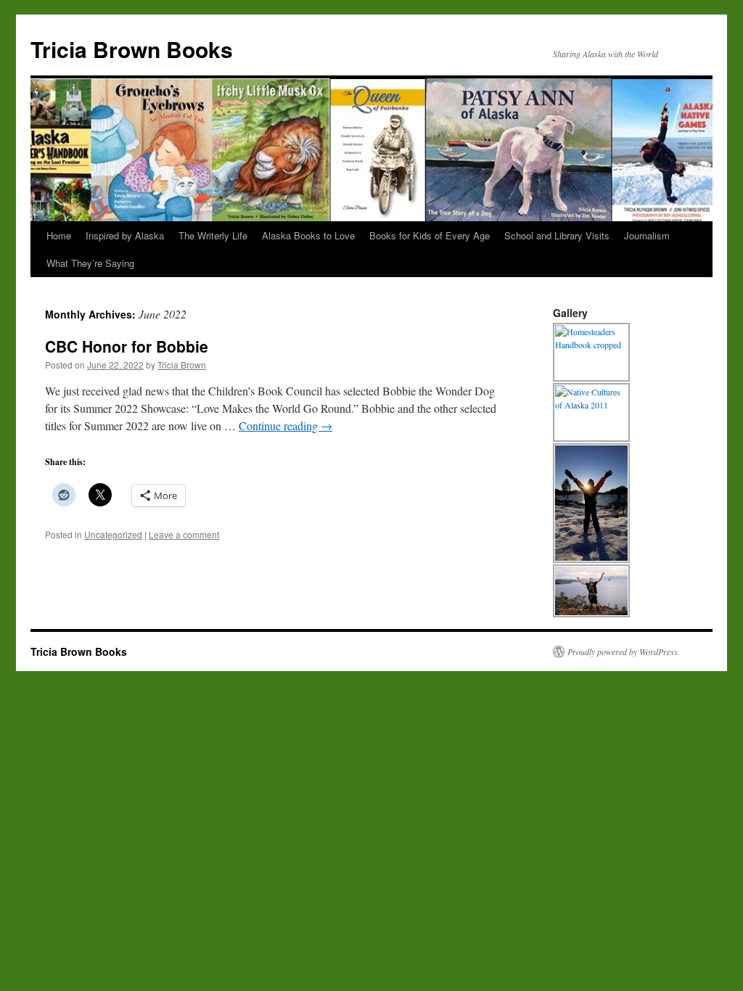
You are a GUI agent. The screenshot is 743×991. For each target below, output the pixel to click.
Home (58, 235)
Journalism (647, 235)
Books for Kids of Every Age (429, 235)
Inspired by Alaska (125, 235)
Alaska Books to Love (308, 235)
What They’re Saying (90, 263)
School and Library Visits (556, 235)
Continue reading (285, 425)
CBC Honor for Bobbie (126, 346)
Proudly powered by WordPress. (623, 651)
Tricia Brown (181, 364)
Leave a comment (184, 534)
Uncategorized (113, 534)
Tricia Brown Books (131, 49)
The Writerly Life (212, 235)
